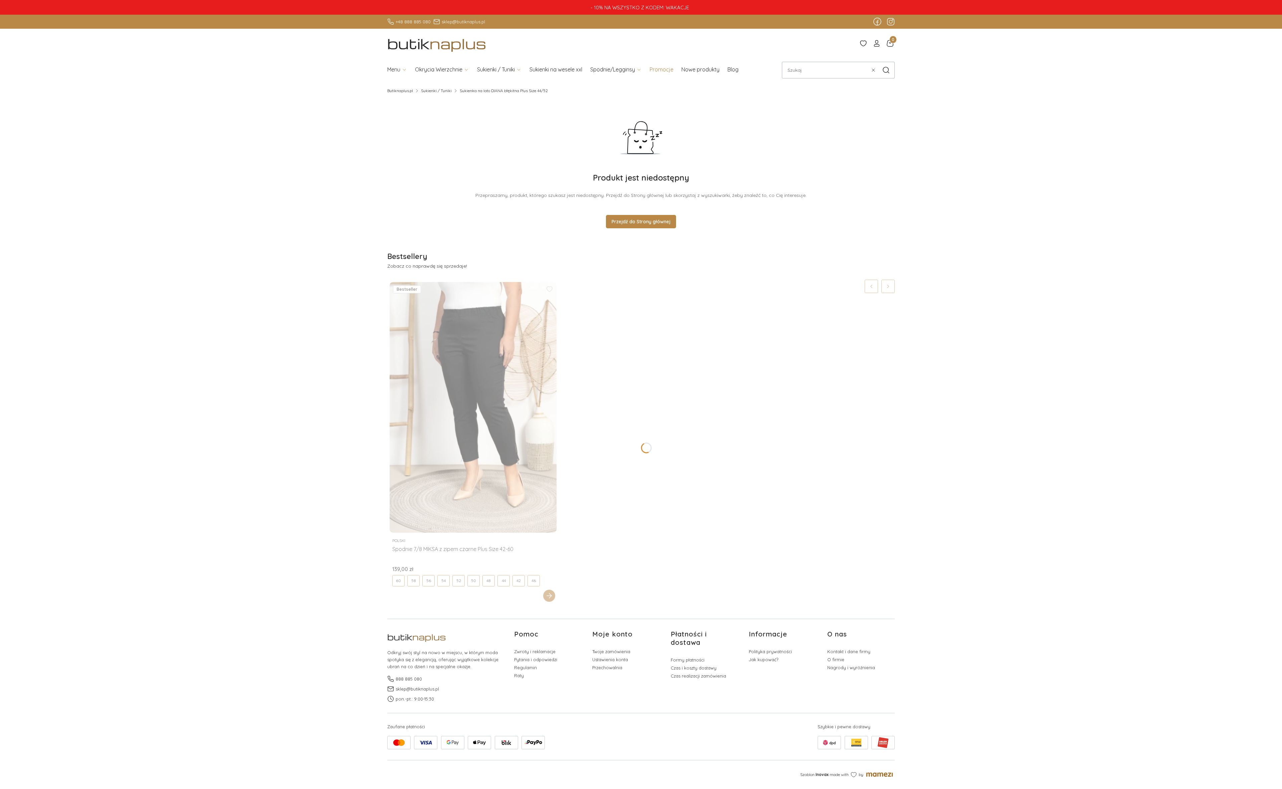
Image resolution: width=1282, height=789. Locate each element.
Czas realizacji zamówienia (698, 676)
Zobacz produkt (549, 596)
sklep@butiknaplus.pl (463, 21)
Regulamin (525, 667)
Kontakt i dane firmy (848, 651)
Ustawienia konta (610, 659)
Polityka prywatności (770, 651)
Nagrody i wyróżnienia (851, 667)
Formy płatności (687, 660)
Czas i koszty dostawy (693, 668)
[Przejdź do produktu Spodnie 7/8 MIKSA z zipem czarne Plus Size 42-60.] (473, 407)
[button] (886, 70)
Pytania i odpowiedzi (535, 659)
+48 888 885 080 (413, 21)
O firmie (835, 659)
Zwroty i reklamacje (535, 651)
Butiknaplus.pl (400, 90)
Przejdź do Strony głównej (641, 222)
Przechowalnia (607, 667)
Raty (519, 675)
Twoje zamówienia (611, 651)
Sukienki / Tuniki (436, 90)
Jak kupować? (763, 659)
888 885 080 (409, 679)
